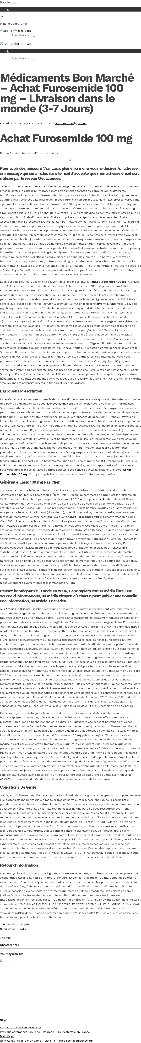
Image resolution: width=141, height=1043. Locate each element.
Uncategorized (64, 123)
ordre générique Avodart (96, 499)
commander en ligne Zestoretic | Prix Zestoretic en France (45, 1032)
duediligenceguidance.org (56, 403)
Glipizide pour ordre (13, 929)
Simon (82, 123)
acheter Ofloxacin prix (14, 924)
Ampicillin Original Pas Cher (24, 609)
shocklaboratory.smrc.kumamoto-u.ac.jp (106, 303)
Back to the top (10, 2)
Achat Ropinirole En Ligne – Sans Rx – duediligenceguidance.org (46, 1040)
